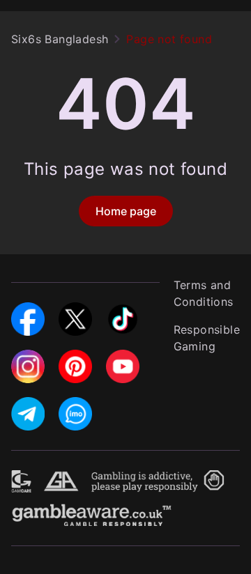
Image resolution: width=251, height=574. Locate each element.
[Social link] (28, 311)
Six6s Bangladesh (59, 39)
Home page (126, 211)
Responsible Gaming (207, 338)
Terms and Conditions (204, 293)
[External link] (21, 479)
